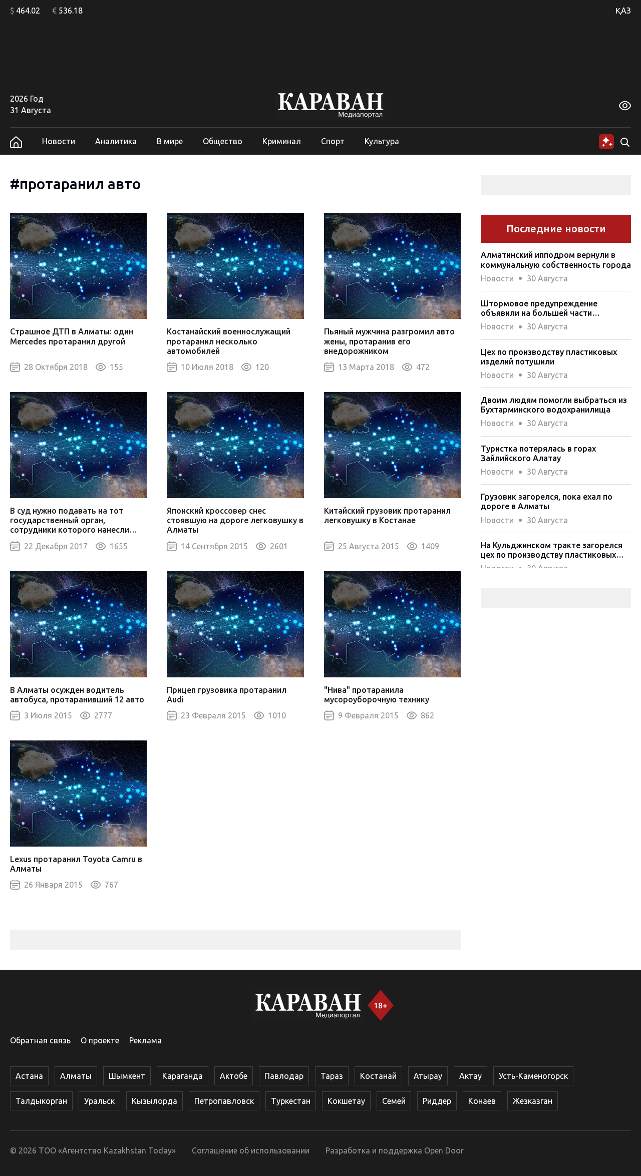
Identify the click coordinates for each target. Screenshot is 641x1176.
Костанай (378, 1075)
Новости (58, 141)
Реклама (145, 1040)
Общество (222, 141)
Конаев (482, 1100)
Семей (394, 1100)
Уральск (99, 1100)
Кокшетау (346, 1100)
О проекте (100, 1040)
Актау (470, 1075)
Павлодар (283, 1075)
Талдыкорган (41, 1100)
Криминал (281, 141)
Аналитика (116, 141)
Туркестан (290, 1100)
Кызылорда (154, 1100)
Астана (29, 1075)
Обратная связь (40, 1040)
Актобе (233, 1075)
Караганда (182, 1075)
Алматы (76, 1075)
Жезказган (532, 1100)
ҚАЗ (623, 10)
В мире (170, 141)
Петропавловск (224, 1100)
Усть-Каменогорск (533, 1075)
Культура (382, 141)
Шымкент (127, 1075)
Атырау (428, 1075)
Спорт (333, 141)
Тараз (331, 1075)
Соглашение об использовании (250, 1150)
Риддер (437, 1100)
